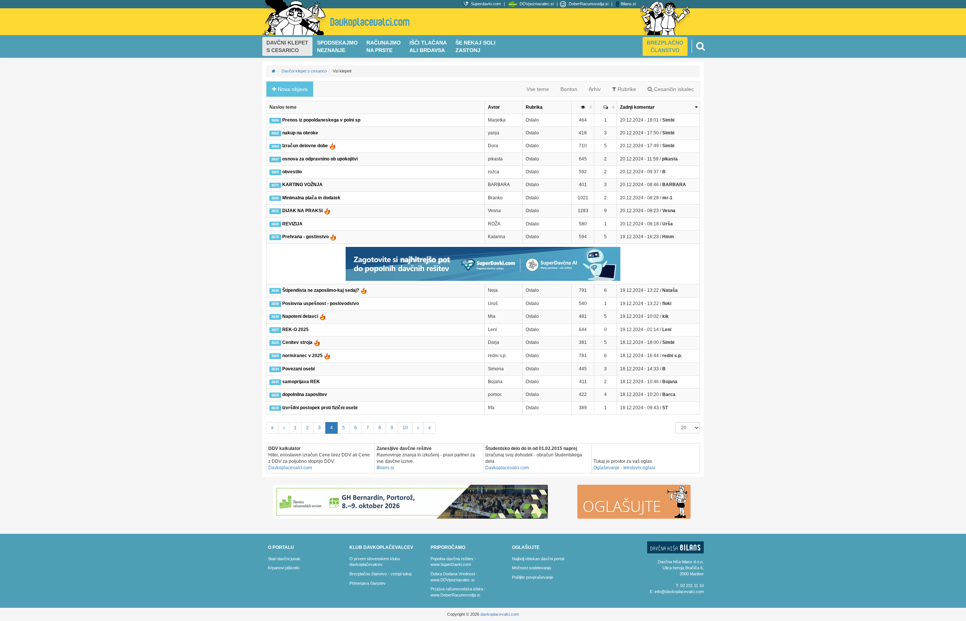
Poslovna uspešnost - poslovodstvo (314, 303)
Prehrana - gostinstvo (300, 236)
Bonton (568, 89)
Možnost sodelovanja (531, 568)
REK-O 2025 (289, 329)
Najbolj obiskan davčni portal (538, 558)
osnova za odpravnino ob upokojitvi (314, 159)
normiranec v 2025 (297, 355)
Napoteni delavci (295, 316)
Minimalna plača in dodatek (305, 197)
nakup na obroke (294, 133)
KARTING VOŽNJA (296, 184)
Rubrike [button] (626, 89)
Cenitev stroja (292, 342)
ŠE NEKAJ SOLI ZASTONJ (475, 46)
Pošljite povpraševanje (532, 577)
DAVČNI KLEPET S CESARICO (287, 46)
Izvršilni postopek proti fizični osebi (314, 407)
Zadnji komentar (637, 107)
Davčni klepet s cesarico (304, 71)
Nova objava (292, 89)
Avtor (494, 107)
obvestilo (286, 171)
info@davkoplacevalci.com (679, 591)
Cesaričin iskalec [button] (673, 89)
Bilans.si (385, 467)
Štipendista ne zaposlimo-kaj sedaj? (315, 290)
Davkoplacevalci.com (290, 467)
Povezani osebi (292, 368)
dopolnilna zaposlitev (299, 394)
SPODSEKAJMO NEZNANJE (337, 46)
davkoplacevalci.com (499, 614)
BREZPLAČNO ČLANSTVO (665, 46)
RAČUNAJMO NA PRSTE (383, 46)
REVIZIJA (286, 224)
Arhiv (595, 89)
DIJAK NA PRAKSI (297, 210)
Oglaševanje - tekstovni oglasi (624, 467)
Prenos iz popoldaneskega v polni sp (315, 120)
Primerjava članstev (367, 583)
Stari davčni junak (284, 558)
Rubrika (534, 107)
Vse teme (537, 89)
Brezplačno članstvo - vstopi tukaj (380, 574)
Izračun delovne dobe (300, 145)
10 (405, 427)
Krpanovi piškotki (283, 568)
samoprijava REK (295, 381)
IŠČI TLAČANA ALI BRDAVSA (428, 46)
